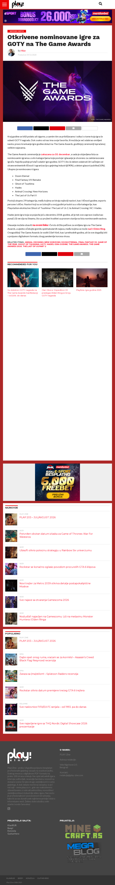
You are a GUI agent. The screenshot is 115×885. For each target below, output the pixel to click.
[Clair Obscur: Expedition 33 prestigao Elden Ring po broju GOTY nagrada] (57, 286)
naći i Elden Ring (96, 228)
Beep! (10, 828)
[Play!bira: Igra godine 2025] (92, 286)
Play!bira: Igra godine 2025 (88, 290)
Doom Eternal (69, 242)
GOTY (43, 244)
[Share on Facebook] (25, 127)
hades (50, 244)
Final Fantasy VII (87, 242)
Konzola (11, 831)
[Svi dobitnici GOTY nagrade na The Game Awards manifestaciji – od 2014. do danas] (23, 286)
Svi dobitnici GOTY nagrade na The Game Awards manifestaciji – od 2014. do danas (22, 293)
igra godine (61, 244)
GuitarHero (13, 833)
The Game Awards (78, 244)
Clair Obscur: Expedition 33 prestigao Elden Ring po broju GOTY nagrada (56, 293)
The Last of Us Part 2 (34, 246)
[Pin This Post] (57, 127)
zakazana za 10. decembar (55, 154)
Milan (23, 50)
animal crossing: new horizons (42, 242)
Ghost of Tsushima (28, 244)
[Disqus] (57, 339)
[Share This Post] (41, 127)
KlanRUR (11, 825)
